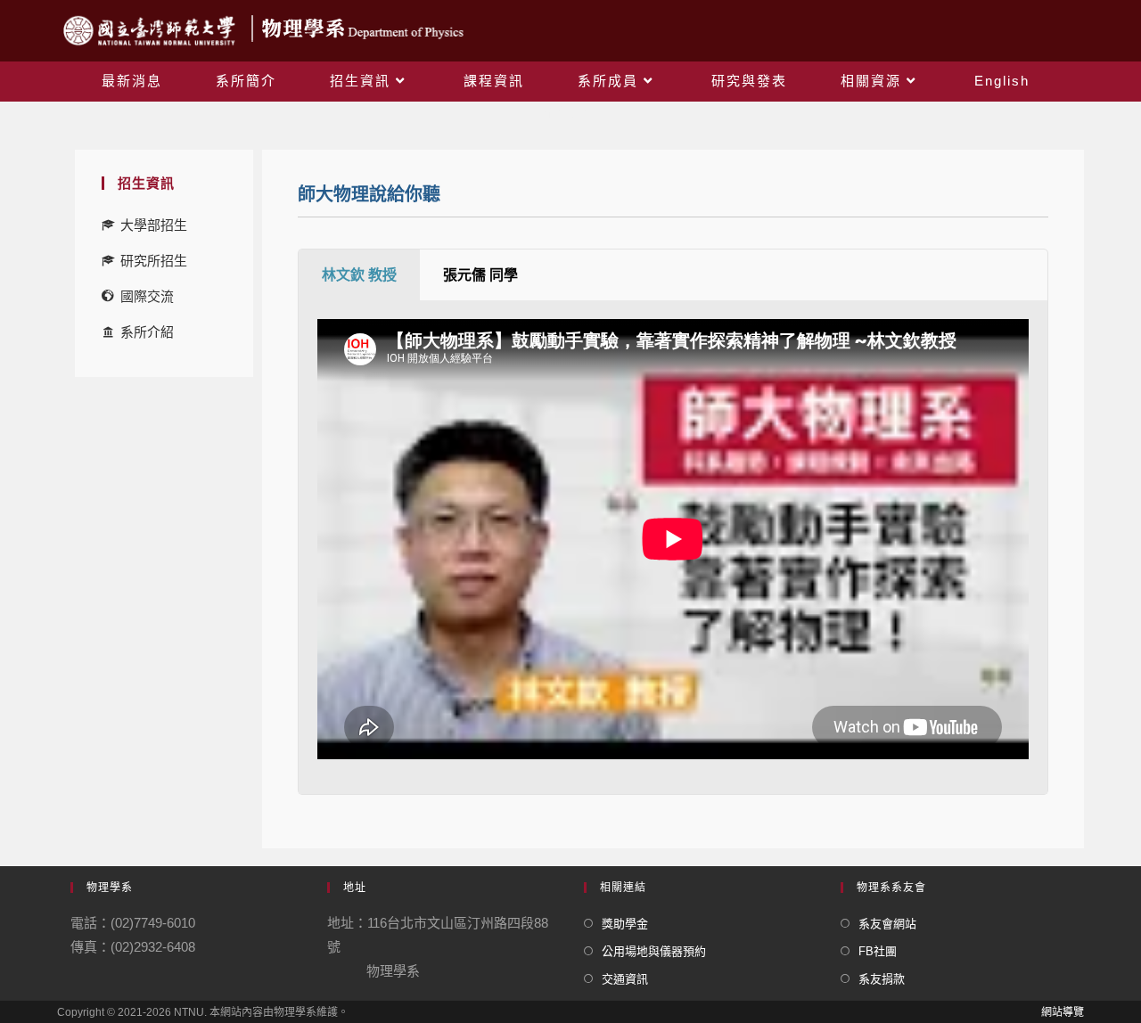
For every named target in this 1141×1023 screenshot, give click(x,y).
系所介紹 (147, 332)
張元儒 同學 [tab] (480, 274)
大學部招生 (153, 225)
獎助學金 (625, 923)
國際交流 (147, 296)
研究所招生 (153, 260)
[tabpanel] (673, 547)
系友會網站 (887, 923)
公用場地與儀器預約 (654, 951)
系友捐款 (881, 979)
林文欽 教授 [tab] (359, 274)
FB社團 (877, 951)
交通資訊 (625, 979)
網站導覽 (1062, 1012)
